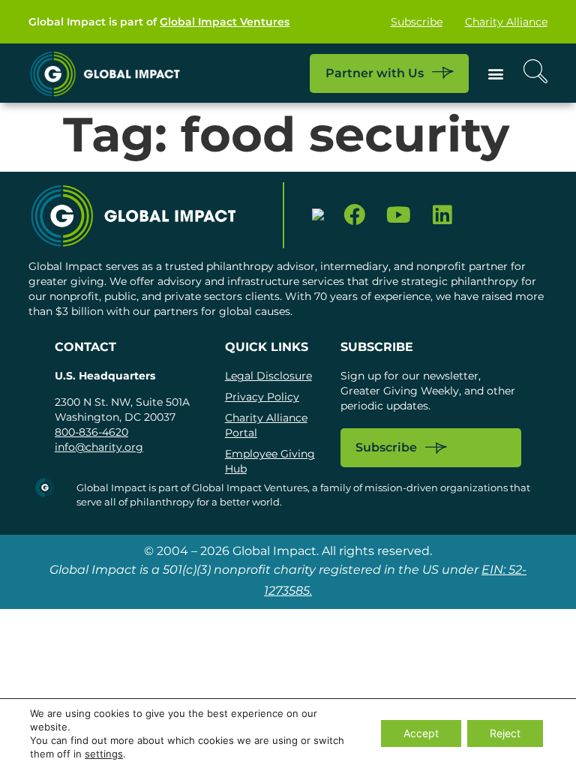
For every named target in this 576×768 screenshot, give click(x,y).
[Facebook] (354, 215)
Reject (505, 733)
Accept (421, 733)
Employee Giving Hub (270, 461)
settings (104, 754)
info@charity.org (99, 447)
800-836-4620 (91, 432)
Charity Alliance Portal (266, 425)
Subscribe (416, 21)
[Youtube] (398, 215)
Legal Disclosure (268, 375)
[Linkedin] (443, 215)
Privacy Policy (262, 397)
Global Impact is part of (159, 21)
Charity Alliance (506, 21)
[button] (496, 73)
